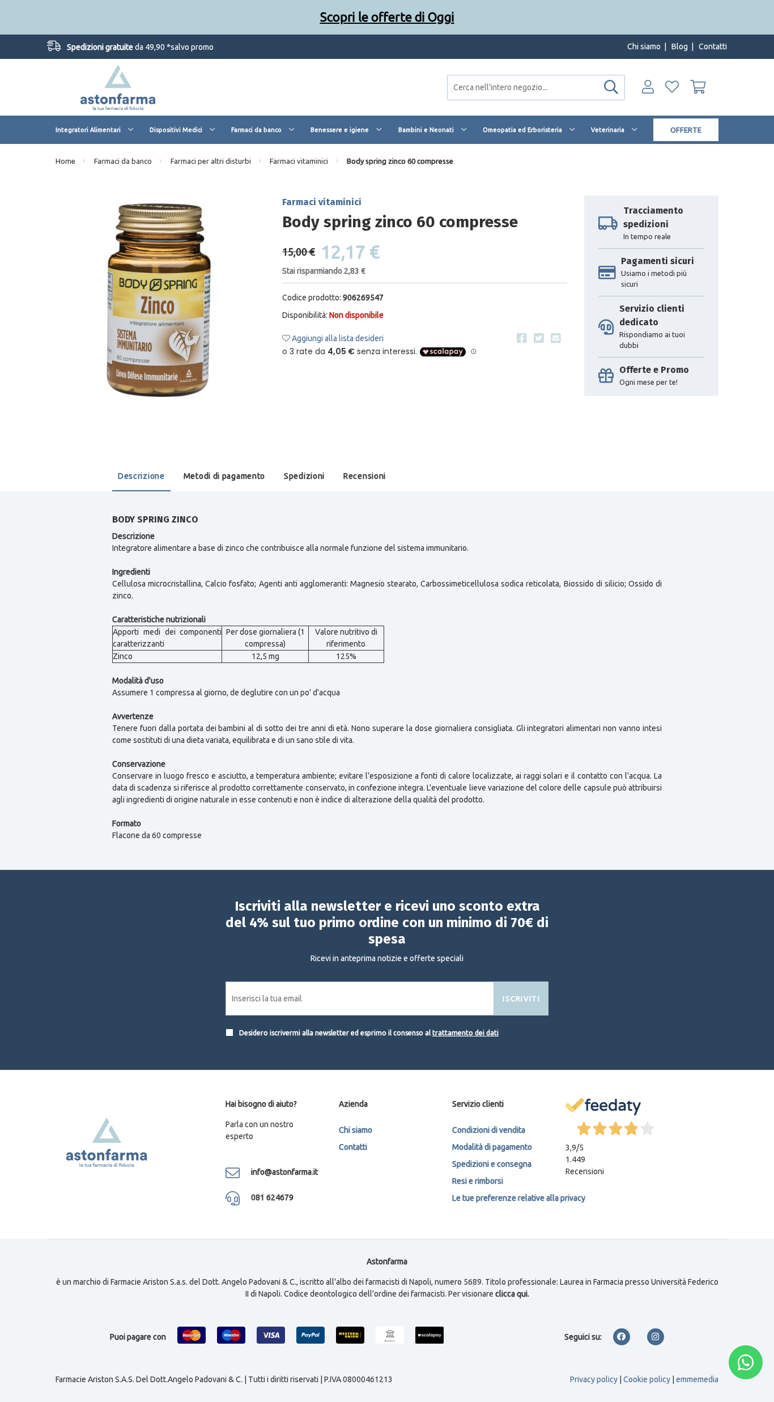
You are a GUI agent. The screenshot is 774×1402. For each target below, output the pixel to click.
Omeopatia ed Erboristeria (522, 129)
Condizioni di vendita (488, 1130)
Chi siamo (644, 46)
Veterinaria (607, 129)
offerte (685, 130)
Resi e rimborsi (477, 1181)
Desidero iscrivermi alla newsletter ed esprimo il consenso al (368, 1032)
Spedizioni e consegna (491, 1164)
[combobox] (536, 87)
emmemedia (697, 1379)
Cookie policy (646, 1379)
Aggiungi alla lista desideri (337, 338)
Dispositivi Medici (176, 129)
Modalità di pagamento (492, 1147)
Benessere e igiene (340, 129)
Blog (679, 46)
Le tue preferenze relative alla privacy (518, 1198)
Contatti (713, 46)
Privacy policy (594, 1379)
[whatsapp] (746, 1362)
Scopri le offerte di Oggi (387, 17)
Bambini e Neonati (426, 129)
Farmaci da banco (256, 129)
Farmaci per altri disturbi (211, 161)
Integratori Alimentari (88, 129)
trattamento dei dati (465, 1032)
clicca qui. (512, 1293)
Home (65, 161)
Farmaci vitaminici (299, 161)
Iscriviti (521, 998)
